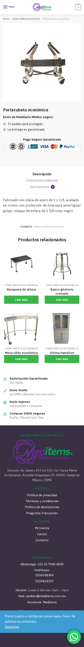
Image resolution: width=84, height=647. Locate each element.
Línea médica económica (26, 18)
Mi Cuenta (42, 528)
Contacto (42, 540)
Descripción (42, 174)
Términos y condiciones (42, 501)
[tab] (42, 174)
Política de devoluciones (42, 507)
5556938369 (44, 575)
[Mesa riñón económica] (21, 328)
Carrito (42, 534)
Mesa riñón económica (21, 353)
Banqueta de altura (21, 289)
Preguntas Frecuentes (42, 513)
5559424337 (44, 581)
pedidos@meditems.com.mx (45, 596)
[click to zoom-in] (42, 62)
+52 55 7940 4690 (50, 564)
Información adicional (42, 180)
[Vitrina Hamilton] (62, 328)
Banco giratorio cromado (62, 291)
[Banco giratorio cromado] (62, 264)
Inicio (6, 18)
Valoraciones (41, 187)
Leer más (21, 300)
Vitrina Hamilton (62, 353)
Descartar (12, 627)
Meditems (50, 602)
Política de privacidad (42, 495)
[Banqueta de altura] (21, 264)
